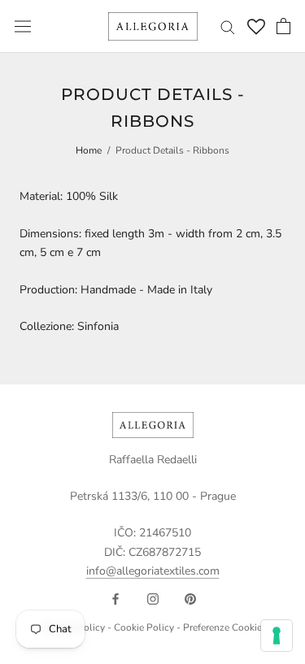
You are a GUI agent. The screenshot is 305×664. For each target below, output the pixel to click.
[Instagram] (153, 598)
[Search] (227, 26)
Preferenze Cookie (222, 627)
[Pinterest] (190, 598)
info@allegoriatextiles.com (153, 571)
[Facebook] (115, 598)
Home (89, 150)
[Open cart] (283, 26)
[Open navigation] (23, 26)
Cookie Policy (144, 627)
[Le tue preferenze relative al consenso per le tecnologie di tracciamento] (276, 635)
